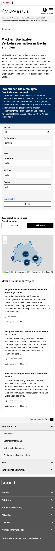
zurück (7, 29)
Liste (16, 225)
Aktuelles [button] (6, 515)
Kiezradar (16, 18)
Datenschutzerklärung (14, 441)
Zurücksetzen (10, 199)
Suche (7, 127)
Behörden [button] (6, 500)
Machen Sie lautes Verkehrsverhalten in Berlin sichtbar (25, 20)
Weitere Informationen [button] (13, 530)
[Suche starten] (48, 132)
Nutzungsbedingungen (14, 448)
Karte (42, 225)
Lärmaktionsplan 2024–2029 (33, 18)
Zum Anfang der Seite (40, 419)
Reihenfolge (10, 138)
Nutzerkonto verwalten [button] (13, 470)
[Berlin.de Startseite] (9, 482)
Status (7, 182)
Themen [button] (6, 522)
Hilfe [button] (4, 462)
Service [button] (5, 492)
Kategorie (8, 158)
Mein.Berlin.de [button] (9, 426)
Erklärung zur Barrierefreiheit (17, 455)
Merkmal (8, 170)
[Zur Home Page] (15, 11)
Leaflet (8, 272)
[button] (13, 258)
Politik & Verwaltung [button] (12, 507)
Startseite (5, 18)
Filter (27, 204)
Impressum (9, 434)
